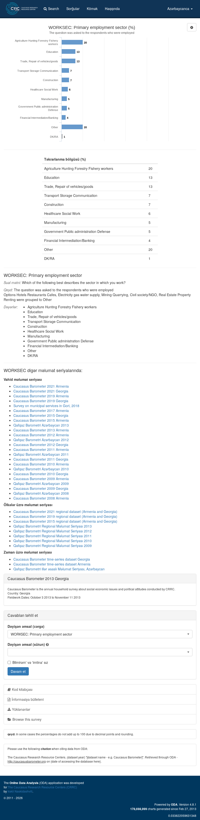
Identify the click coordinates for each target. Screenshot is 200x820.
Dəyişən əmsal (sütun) (26, 644)
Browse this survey (26, 719)
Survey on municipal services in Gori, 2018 (46, 405)
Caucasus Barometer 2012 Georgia (40, 444)
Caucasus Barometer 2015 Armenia (41, 420)
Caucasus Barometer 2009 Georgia (40, 488)
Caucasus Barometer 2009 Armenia (41, 478)
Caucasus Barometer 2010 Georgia (40, 473)
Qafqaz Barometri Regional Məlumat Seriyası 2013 (52, 526)
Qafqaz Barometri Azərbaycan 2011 (41, 454)
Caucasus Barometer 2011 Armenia (41, 449)
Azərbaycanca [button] (178, 8)
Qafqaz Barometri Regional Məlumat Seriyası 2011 (52, 535)
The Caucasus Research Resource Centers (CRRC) (42, 787)
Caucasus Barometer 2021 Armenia (41, 386)
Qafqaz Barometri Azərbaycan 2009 (41, 483)
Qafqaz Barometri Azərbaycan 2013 (41, 425)
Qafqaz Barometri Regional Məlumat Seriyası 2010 (52, 540)
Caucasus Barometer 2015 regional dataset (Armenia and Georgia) (65, 521)
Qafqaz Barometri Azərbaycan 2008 (41, 493)
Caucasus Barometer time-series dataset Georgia (51, 559)
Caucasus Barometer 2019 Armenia (41, 395)
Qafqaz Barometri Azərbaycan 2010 (41, 468)
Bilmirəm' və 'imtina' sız (30, 662)
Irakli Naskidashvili (20, 791)
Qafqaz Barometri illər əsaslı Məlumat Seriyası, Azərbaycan (59, 568)
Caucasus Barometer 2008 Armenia (41, 498)
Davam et (18, 671)
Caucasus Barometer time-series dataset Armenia (51, 564)
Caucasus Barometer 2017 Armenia (41, 410)
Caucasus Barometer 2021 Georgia (40, 391)
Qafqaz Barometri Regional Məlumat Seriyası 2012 (52, 530)
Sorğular (73, 8)
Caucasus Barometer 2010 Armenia (41, 464)
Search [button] (53, 8)
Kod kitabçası (22, 689)
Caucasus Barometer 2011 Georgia (40, 459)
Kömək (92, 8)
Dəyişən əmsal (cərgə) (26, 626)
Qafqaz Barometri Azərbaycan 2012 (41, 439)
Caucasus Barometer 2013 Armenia (41, 430)
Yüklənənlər (21, 709)
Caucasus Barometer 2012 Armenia (41, 434)
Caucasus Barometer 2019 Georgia (40, 400)
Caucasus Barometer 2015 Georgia (40, 415)
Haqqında (112, 8)
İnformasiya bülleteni (28, 699)
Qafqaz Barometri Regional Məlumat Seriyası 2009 (52, 545)
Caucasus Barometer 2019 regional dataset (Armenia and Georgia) (65, 516)
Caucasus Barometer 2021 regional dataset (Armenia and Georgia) (65, 511)
